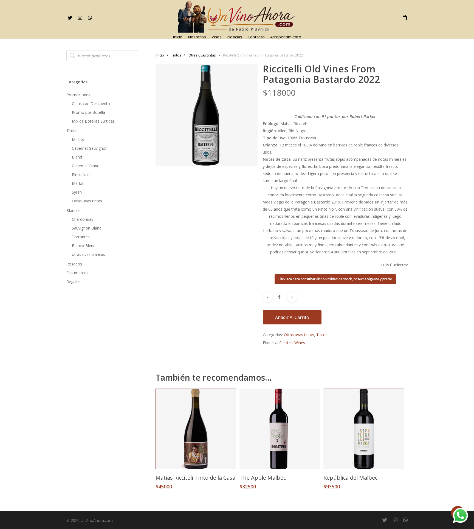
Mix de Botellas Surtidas (93, 121)
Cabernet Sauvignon (90, 148)
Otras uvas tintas (87, 200)
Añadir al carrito (292, 317)
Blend (77, 157)
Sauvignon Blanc (86, 228)
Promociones (78, 94)
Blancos (73, 210)
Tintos (72, 130)
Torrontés (81, 236)
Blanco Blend (83, 245)
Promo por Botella (88, 112)
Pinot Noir (81, 174)
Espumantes (77, 272)
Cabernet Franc (85, 165)
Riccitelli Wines (292, 342)
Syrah (77, 192)
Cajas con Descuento (91, 103)
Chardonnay (82, 219)
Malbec (78, 139)
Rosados (74, 264)
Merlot (78, 183)
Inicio (160, 55)
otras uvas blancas (88, 254)
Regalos (73, 281)
